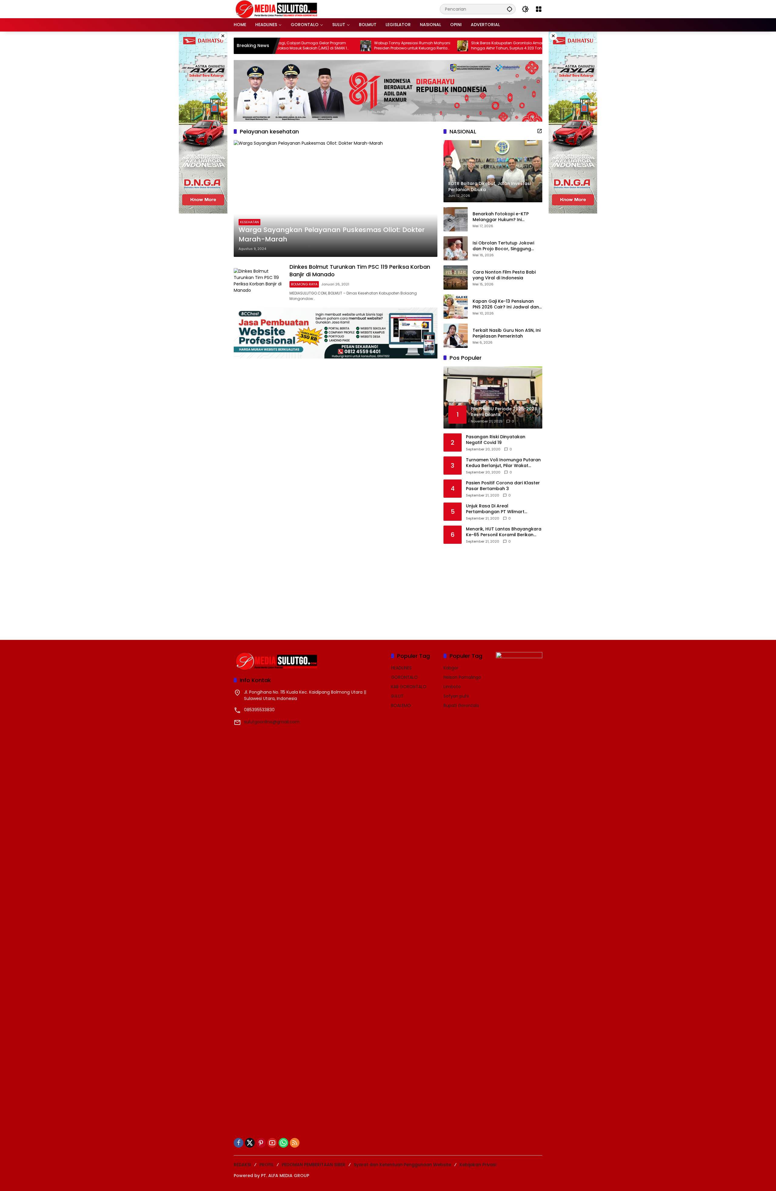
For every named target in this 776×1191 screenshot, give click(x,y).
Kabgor (450, 668)
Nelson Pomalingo (462, 677)
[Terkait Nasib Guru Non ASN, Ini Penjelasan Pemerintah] (455, 336)
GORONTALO (404, 677)
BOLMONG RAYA (304, 284)
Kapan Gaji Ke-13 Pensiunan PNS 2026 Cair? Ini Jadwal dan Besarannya (506, 304)
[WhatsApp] (283, 1143)
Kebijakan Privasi (478, 1165)
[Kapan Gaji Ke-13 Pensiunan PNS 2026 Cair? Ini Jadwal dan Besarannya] (455, 306)
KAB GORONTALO (408, 687)
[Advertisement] (488, 588)
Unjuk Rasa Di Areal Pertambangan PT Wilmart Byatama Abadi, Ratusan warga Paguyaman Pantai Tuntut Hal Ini (502, 509)
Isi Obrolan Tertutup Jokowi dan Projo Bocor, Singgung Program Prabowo (503, 246)
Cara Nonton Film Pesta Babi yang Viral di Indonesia (504, 275)
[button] (509, 9)
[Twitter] (250, 1143)
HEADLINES (401, 668)
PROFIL (266, 1165)
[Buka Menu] (538, 9)
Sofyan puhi (456, 696)
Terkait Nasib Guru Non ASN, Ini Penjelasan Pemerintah (506, 333)
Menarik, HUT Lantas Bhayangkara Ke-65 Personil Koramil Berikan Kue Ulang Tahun (503, 532)
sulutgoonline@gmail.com (271, 722)
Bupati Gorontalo (461, 705)
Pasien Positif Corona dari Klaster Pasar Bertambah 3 (503, 486)
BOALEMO (401, 705)
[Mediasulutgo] (276, 9)
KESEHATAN (249, 222)
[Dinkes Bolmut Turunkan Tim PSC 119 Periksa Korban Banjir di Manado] (259, 282)
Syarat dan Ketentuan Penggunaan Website (402, 1165)
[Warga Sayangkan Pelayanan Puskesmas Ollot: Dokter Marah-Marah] (335, 198)
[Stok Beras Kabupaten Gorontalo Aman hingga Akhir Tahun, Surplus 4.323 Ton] (423, 45)
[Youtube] (272, 1143)
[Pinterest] (261, 1143)
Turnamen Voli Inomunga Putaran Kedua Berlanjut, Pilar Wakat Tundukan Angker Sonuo (503, 463)
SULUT (397, 696)
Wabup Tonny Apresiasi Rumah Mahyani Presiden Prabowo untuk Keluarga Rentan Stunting (373, 46)
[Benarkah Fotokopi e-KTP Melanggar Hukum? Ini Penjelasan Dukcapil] (455, 219)
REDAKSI (242, 1165)
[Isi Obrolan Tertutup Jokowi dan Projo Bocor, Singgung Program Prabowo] (455, 248)
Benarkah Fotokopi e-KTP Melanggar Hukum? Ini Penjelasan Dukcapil (501, 217)
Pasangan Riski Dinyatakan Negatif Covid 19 (495, 440)
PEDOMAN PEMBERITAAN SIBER (313, 1165)
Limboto (452, 687)
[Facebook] (238, 1143)
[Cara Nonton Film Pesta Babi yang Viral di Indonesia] (455, 277)
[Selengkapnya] (539, 131)
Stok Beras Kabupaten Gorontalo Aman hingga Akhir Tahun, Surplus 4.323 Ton (468, 46)
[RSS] (294, 1143)
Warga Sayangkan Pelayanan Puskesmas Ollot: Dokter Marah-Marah (332, 234)
